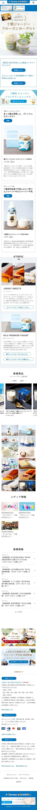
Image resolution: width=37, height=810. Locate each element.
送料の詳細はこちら (7, 709)
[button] (14, 381)
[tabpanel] (18, 33)
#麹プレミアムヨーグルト (12, 111)
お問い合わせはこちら (8, 766)
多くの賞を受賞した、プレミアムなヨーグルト (18, 115)
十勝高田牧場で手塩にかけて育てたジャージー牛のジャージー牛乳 (18, 190)
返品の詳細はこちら (21, 766)
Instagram (18, 786)
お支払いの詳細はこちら (8, 734)
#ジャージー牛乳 (9, 186)
